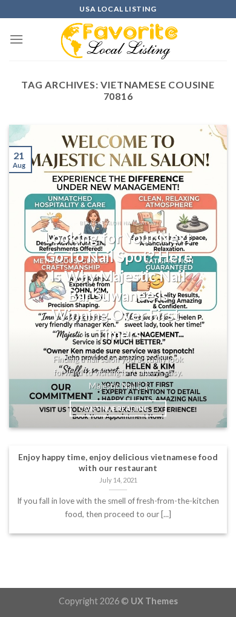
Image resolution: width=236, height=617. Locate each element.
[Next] (207, 276)
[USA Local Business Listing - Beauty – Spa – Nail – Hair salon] (118, 39)
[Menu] (16, 39)
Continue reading (118, 408)
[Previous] (28, 276)
